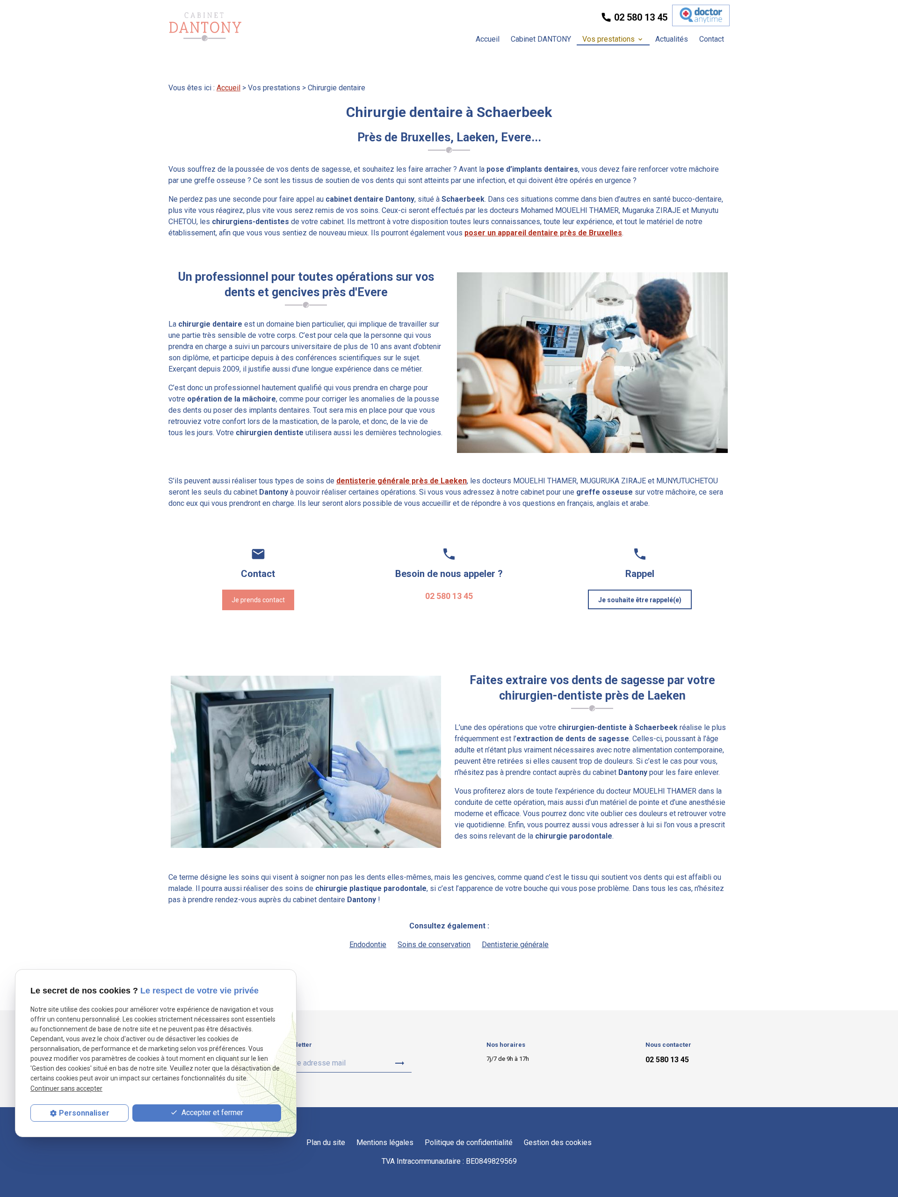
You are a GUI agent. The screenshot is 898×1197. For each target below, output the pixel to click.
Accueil (488, 39)
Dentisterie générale (515, 944)
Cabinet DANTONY (541, 39)
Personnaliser (84, 1113)
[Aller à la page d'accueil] (205, 26)
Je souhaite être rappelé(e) (639, 600)
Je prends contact (258, 600)
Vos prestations (608, 39)
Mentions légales (384, 1142)
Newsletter (296, 1044)
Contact (711, 39)
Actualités (671, 39)
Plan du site (325, 1142)
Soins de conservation (434, 944)
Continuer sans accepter (66, 1088)
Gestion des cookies (558, 1142)
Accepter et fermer (211, 1112)
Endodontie (367, 944)
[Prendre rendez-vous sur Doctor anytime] (701, 15)
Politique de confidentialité (469, 1142)
